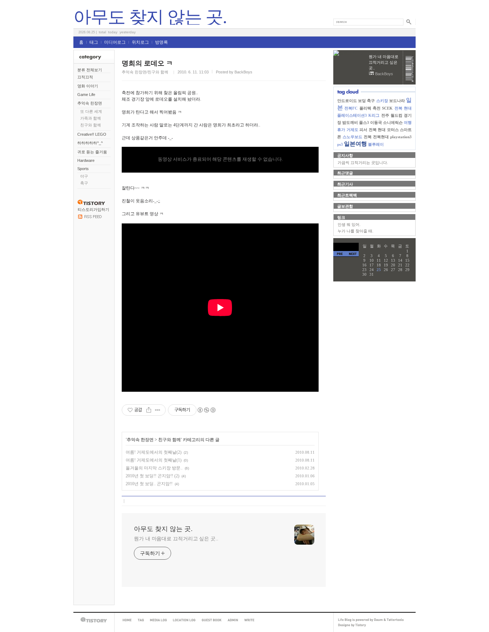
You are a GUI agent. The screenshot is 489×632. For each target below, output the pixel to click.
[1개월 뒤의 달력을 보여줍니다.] (352, 254)
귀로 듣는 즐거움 (92, 152)
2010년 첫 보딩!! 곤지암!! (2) (152, 475)
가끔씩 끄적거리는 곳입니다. (363, 162)
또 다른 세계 (91, 111)
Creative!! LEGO (91, 134)
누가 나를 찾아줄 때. (355, 231)
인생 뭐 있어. (349, 224)
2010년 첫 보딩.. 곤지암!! (149, 483)
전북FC (351, 108)
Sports (83, 169)
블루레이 (376, 144)
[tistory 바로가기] (91, 203)
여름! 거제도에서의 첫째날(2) (153, 452)
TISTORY (93, 620)
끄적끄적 (85, 77)
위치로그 (140, 42)
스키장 (382, 100)
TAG (141, 620)
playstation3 (401, 137)
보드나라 (397, 100)
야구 (84, 176)
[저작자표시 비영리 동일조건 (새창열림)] (206, 410)
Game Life (86, 94)
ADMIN (233, 620)
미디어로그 (115, 42)
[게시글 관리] (157, 410)
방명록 (161, 42)
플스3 (364, 122)
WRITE (249, 620)
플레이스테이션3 (352, 115)
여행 (408, 122)
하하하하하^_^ (90, 143)
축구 (84, 183)
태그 (93, 42)
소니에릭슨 (393, 122)
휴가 (341, 129)
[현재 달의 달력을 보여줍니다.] (346, 247)
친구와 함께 (90, 125)
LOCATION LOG (184, 620)
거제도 (352, 129)
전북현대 (381, 137)
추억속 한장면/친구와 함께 (145, 72)
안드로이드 (347, 100)
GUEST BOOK (212, 620)
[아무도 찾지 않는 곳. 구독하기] (90, 217)
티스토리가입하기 (93, 209)
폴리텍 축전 (370, 108)
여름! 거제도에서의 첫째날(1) (153, 460)
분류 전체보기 (89, 70)
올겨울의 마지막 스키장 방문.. (154, 468)
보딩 (362, 100)
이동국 (376, 122)
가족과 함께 (90, 118)
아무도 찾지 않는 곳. (150, 17)
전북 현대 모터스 (384, 129)
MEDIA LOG (158, 620)
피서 (363, 129)
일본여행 (355, 144)
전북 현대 (403, 108)
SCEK (387, 108)
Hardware (86, 160)
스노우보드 (352, 137)
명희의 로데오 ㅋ (147, 63)
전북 (368, 137)
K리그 (373, 115)
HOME (127, 620)
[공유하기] (148, 410)
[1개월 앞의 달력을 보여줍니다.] (339, 254)
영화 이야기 (87, 86)
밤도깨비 (350, 122)
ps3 (340, 144)
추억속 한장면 (89, 103)
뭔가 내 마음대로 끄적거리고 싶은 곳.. (176, 538)
